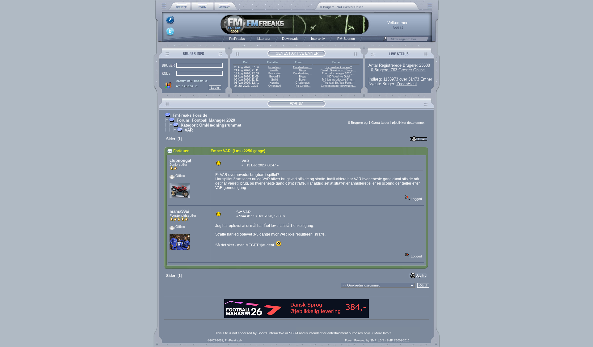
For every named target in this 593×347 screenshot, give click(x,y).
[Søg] (385, 40)
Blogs (302, 70)
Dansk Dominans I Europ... (338, 70)
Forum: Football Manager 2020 (206, 120)
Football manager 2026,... (338, 73)
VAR (189, 130)
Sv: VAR (243, 212)
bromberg (274, 67)
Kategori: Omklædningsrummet (211, 125)
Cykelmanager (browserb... (338, 85)
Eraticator (274, 73)
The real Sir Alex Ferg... (338, 82)
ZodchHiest (407, 84)
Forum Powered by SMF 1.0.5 (364, 340)
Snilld (274, 79)
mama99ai (179, 211)
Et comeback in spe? (338, 67)
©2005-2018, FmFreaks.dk (225, 340)
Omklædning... (302, 67)
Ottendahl (274, 85)
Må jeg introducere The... (338, 79)
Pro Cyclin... (303, 85)
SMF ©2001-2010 (398, 340)
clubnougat (180, 160)
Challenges (303, 82)
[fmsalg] (296, 316)
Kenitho (274, 70)
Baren (302, 79)
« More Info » (381, 333)
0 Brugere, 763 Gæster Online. (342, 7)
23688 (424, 65)
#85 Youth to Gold (338, 76)
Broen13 (274, 76)
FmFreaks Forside (190, 115)
